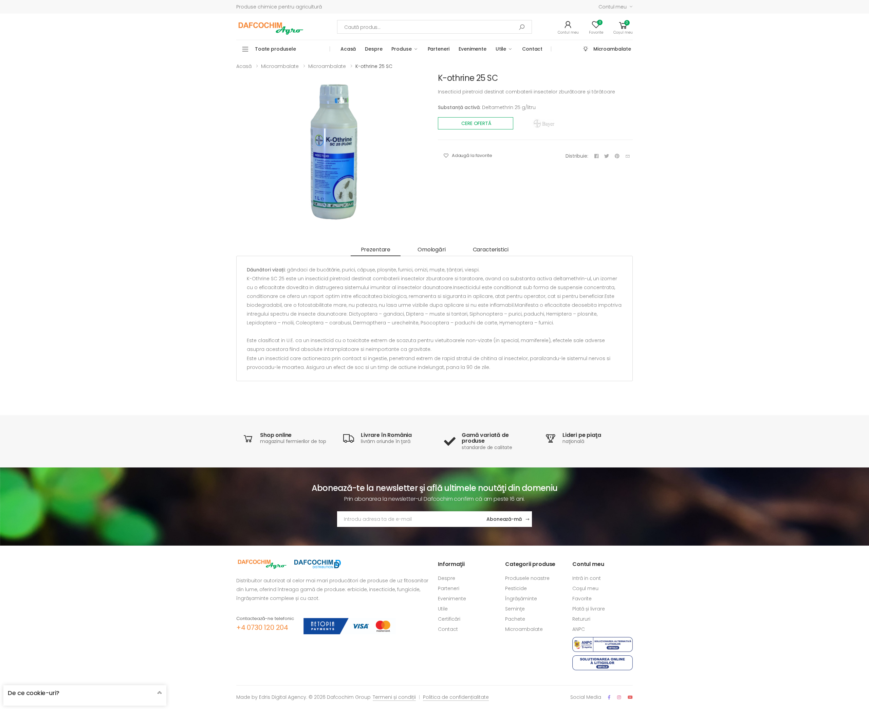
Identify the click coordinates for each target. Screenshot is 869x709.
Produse (401, 49)
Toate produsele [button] (275, 49)
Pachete (515, 619)
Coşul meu (585, 588)
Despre (373, 49)
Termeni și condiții (394, 697)
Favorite (582, 598)
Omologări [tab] (432, 249)
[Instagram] (619, 697)
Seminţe (515, 608)
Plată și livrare (588, 608)
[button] (623, 27)
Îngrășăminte (521, 598)
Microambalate (612, 49)
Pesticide (516, 588)
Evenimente (472, 49)
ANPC (578, 629)
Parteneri (439, 49)
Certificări (449, 619)
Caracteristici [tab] (491, 249)
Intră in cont (586, 578)
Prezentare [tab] (375, 249)
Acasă (348, 49)
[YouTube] (630, 697)
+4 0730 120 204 (262, 627)
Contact (532, 49)
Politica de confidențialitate (456, 697)
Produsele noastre (527, 578)
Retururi (581, 619)
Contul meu (612, 6)
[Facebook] (609, 697)
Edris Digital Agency (282, 697)
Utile (501, 49)
